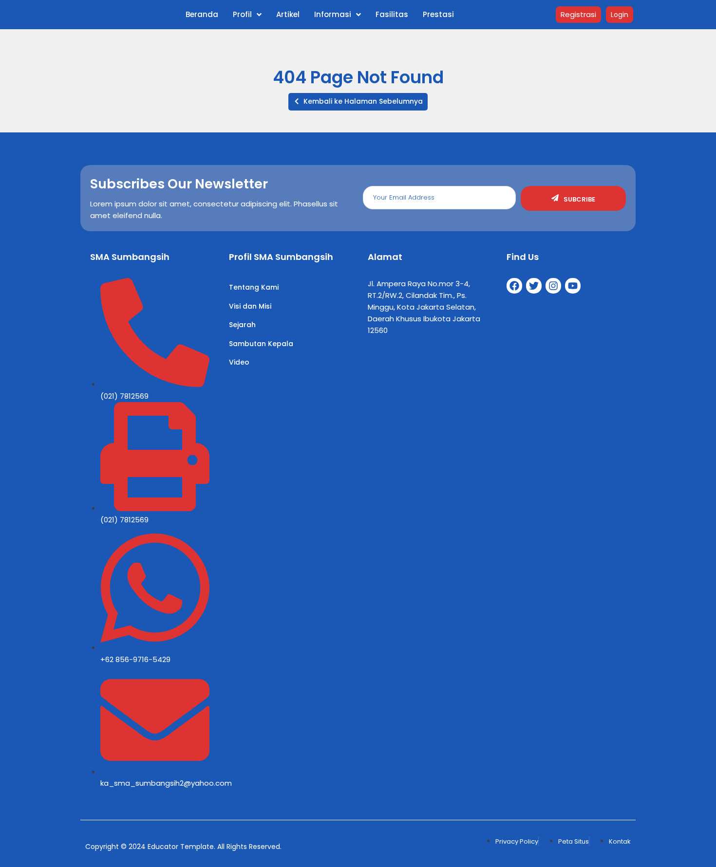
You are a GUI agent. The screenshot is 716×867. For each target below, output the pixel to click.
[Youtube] (573, 286)
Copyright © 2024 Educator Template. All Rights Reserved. (183, 846)
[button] (358, 102)
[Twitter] (534, 286)
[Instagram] (553, 286)
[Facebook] (514, 286)
